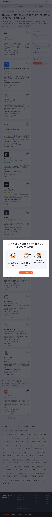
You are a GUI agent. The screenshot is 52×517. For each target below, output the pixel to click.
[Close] (47, 242)
